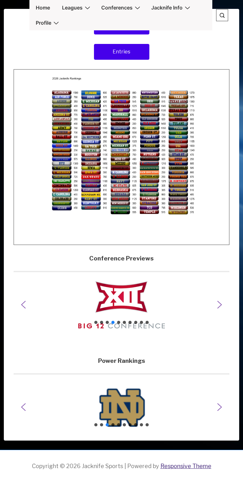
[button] (121, 304)
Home (43, 7)
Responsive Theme (185, 466)
